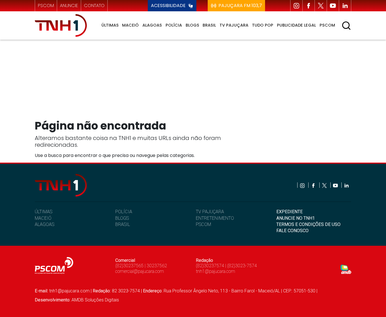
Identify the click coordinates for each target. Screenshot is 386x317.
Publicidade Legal (296, 25)
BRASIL (122, 224)
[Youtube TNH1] (333, 6)
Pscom (327, 25)
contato (94, 5)
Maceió (130, 25)
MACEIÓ (43, 218)
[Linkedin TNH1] (345, 6)
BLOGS (122, 218)
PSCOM (203, 224)
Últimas (110, 25)
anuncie (69, 5)
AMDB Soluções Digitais (95, 300)
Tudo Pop (262, 25)
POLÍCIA (123, 211)
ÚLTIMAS (43, 211)
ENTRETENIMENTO (215, 218)
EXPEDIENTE (289, 211)
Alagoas (152, 25)
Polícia (174, 25)
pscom (46, 5)
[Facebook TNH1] (308, 6)
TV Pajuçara (234, 25)
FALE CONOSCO (292, 230)
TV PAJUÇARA (210, 211)
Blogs (192, 25)
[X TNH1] (321, 6)
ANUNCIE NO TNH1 (295, 218)
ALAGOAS (44, 224)
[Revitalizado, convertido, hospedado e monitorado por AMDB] (346, 269)
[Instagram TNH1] (296, 6)
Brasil (209, 25)
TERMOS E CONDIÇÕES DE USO (308, 224)
